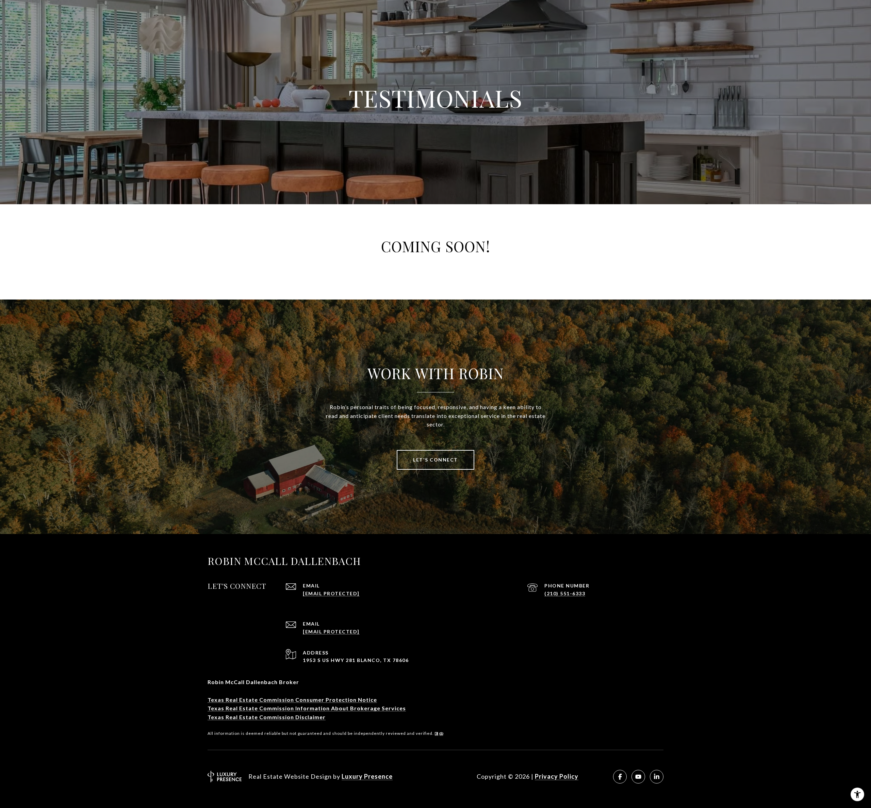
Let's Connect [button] (435, 460)
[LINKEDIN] (656, 776)
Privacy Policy (556, 776)
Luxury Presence (367, 776)
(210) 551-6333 (564, 593)
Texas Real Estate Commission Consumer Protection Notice (292, 699)
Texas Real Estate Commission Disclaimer (267, 717)
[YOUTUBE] (638, 776)
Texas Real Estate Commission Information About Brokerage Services (307, 708)
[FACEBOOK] (620, 776)
